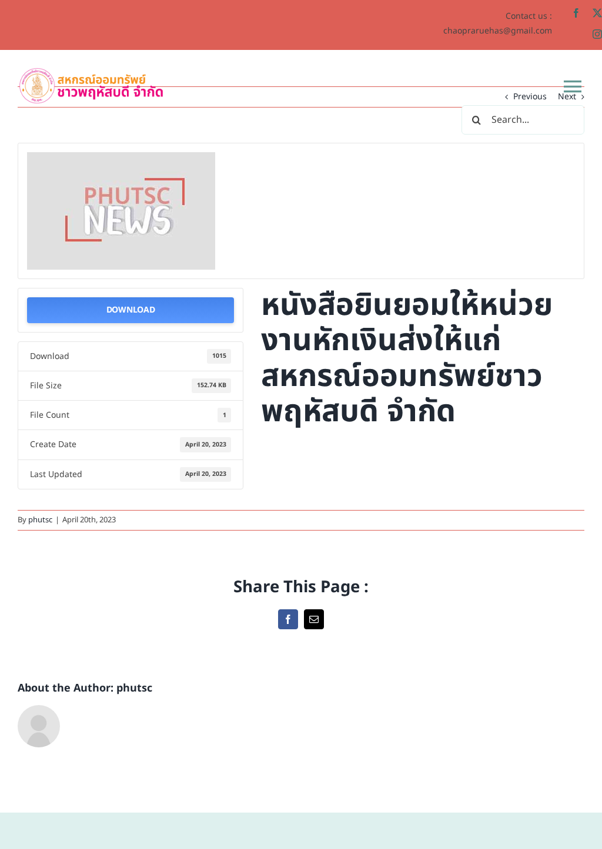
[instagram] (597, 34)
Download (130, 310)
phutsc (40, 520)
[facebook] (576, 13)
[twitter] (597, 13)
